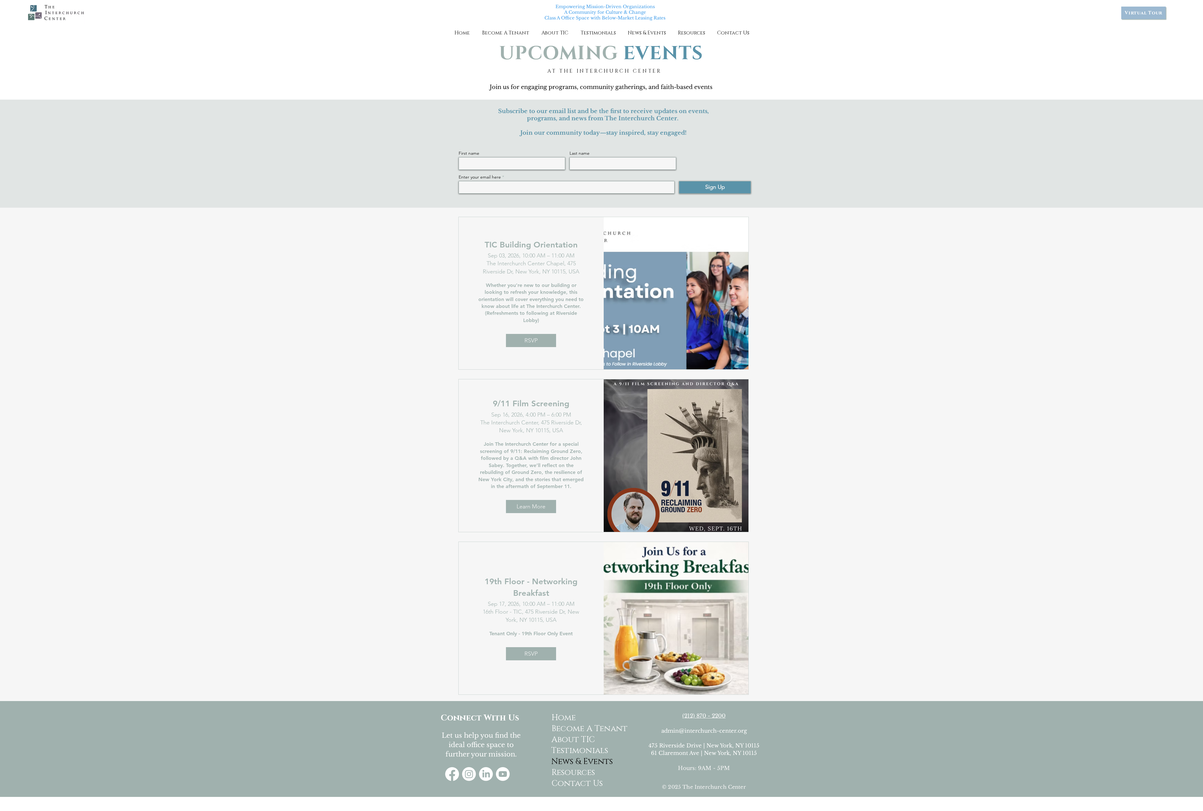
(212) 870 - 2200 (704, 716)
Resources (573, 772)
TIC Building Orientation (531, 245)
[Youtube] (503, 774)
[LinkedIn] (486, 774)
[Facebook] (452, 774)
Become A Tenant (576, 728)
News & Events (576, 761)
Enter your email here (480, 177)
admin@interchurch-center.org (704, 731)
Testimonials (576, 750)
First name (469, 153)
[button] (505, 33)
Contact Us (576, 783)
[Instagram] (469, 774)
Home (563, 717)
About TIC (573, 739)
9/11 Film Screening (531, 403)
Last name (580, 153)
